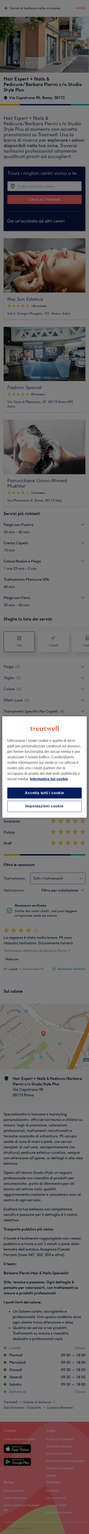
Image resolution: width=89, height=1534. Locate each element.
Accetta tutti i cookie (44, 793)
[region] (44, 767)
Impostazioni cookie (44, 806)
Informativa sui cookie (49, 779)
